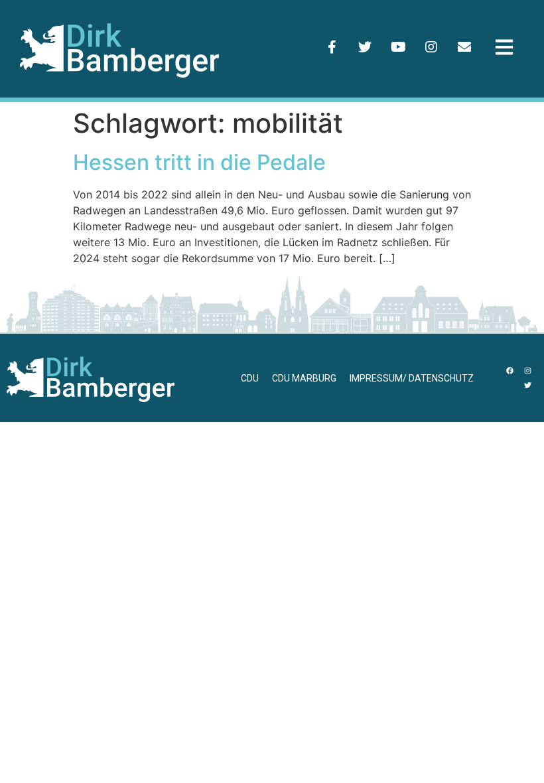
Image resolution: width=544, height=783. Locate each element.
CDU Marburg (304, 378)
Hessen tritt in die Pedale (199, 162)
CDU (250, 378)
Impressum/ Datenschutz (412, 378)
